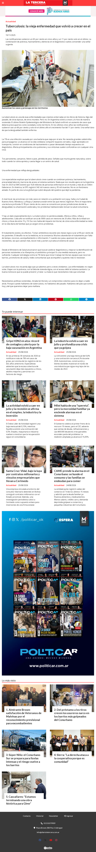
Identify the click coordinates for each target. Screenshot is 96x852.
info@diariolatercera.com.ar (48, 832)
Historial (39, 816)
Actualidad (11, 21)
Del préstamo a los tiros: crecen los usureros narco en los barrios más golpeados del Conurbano (71, 714)
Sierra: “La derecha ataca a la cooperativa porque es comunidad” (71, 758)
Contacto (27, 816)
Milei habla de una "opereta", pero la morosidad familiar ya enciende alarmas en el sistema (72, 410)
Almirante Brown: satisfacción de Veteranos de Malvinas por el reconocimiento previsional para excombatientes (23, 716)
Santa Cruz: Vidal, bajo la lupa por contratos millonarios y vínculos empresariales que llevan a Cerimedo (24, 476)
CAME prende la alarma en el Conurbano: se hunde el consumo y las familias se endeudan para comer (71, 476)
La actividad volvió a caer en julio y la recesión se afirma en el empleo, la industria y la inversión (23, 410)
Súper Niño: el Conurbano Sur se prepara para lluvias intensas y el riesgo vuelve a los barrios (23, 760)
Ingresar (69, 816)
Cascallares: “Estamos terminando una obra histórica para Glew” (21, 800)
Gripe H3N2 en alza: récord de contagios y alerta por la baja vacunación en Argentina (24, 344)
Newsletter (53, 816)
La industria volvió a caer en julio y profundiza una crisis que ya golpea (71, 344)
